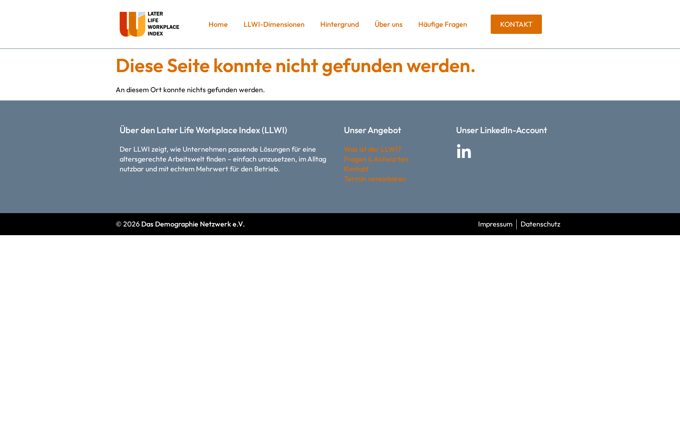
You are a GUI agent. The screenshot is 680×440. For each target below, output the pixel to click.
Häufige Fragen (442, 24)
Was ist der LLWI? (372, 149)
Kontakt (356, 168)
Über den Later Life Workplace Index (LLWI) (203, 130)
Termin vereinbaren (375, 178)
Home (218, 24)
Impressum (495, 223)
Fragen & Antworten (376, 158)
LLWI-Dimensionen (274, 24)
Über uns (389, 24)
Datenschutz (540, 223)
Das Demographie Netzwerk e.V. (193, 223)
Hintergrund (339, 24)
